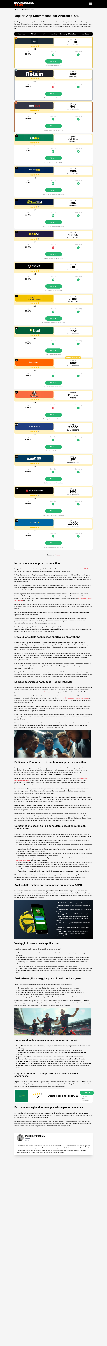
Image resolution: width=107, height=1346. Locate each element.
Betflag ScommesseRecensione (53, 483)
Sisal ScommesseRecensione (53, 354)
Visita (52, 61)
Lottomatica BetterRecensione (53, 451)
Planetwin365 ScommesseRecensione (53, 322)
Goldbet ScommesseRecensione (53, 258)
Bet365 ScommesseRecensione (53, 162)
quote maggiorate (47, 692)
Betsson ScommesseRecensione (53, 387)
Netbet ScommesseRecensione (53, 130)
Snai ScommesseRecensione (53, 290)
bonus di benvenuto (23, 860)
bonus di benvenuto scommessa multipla (74, 698)
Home (17, 10)
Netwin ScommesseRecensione (53, 98)
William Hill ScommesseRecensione (53, 226)
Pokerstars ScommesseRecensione (53, 515)
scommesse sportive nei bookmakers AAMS (72, 569)
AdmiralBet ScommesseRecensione (53, 194)
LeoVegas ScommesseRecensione (53, 419)
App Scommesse (28, 10)
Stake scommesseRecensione (53, 65)
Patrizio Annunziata (35, 1136)
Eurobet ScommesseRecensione (53, 547)
